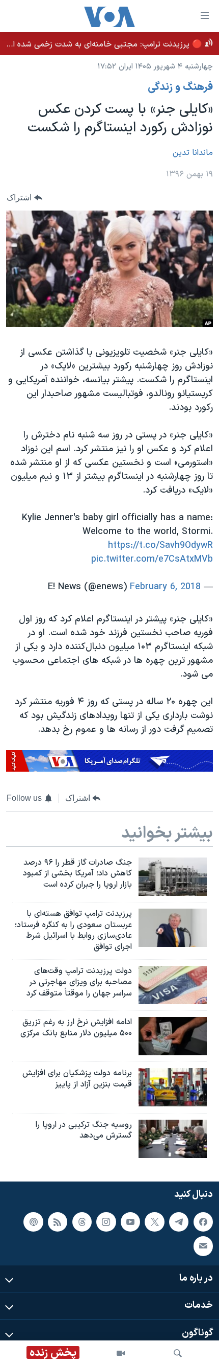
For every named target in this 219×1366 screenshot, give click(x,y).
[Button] (24, 197)
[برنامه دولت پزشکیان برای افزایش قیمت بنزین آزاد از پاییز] (173, 1087)
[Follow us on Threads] (82, 1221)
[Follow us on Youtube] (130, 1221)
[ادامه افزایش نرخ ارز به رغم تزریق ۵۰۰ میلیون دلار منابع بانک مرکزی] (173, 1036)
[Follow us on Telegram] (178, 1221)
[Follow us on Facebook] (203, 1221)
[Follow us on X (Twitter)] (154, 1221)
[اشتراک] (203, 1246)
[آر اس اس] (57, 1221)
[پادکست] (33, 1221)
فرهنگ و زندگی (180, 87)
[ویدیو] (120, 1353)
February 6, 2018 (165, 587)
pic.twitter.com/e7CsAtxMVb (152, 559)
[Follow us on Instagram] (106, 1221)
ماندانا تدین (193, 153)
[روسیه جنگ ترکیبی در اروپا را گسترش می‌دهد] (173, 1139)
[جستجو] (177, 1353)
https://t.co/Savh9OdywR (160, 545)
